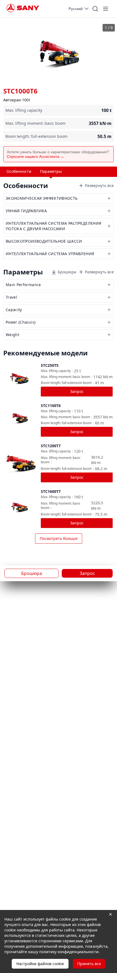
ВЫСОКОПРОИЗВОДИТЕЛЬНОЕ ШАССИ (44, 241)
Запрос (77, 391)
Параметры (51, 171)
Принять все (89, 963)
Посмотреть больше (59, 538)
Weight (12, 334)
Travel (11, 297)
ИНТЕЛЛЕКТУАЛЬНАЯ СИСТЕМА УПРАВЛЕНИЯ (50, 253)
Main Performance (23, 284)
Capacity (14, 309)
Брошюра (67, 271)
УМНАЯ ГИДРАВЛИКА (26, 210)
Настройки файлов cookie (40, 963)
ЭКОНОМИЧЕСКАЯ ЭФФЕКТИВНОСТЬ (42, 198)
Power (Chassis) (20, 322)
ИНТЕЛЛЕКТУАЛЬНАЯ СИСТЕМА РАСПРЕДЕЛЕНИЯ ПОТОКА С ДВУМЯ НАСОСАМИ (53, 226)
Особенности (19, 171)
